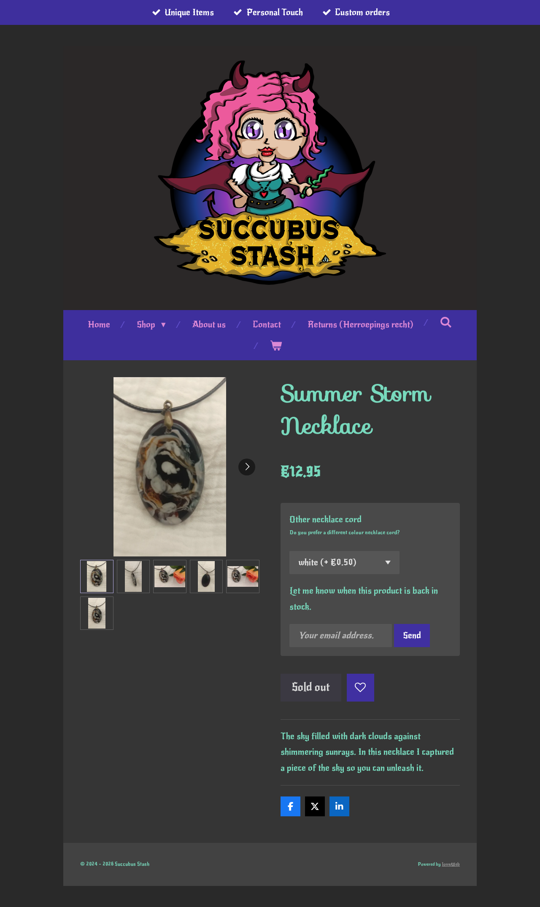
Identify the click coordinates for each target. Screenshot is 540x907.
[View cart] (276, 345)
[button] (96, 576)
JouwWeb (451, 864)
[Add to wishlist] (361, 688)
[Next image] (246, 467)
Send (412, 635)
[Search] (446, 322)
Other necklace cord (325, 519)
